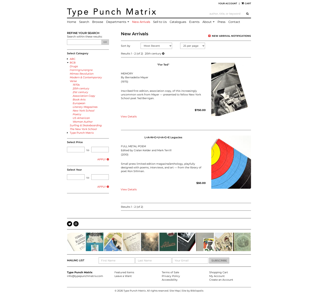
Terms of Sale (170, 272)
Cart (247, 3)
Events (194, 22)
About (207, 22)
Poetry (77, 114)
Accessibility (170, 279)
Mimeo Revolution (81, 73)
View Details (129, 116)
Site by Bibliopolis (192, 290)
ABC (72, 59)
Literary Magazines (85, 107)
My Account (217, 276)
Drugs (74, 66)
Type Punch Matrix (82, 132)
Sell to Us (160, 22)
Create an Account (221, 279)
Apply (101, 159)
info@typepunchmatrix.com (85, 276)
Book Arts (79, 99)
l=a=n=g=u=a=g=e (81, 70)
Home (71, 22)
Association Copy (84, 95)
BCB (73, 62)
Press (221, 22)
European (79, 103)
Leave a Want (123, 276)
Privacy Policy (171, 276)
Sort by (125, 45)
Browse (97, 22)
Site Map (174, 290)
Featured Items (124, 272)
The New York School (83, 129)
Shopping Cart (218, 272)
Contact (234, 22)
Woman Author (83, 121)
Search (84, 22)
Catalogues (178, 22)
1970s (76, 84)
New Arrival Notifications (231, 35)
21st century (80, 92)
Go (105, 42)
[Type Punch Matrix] (111, 12)
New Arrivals (141, 22)
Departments (116, 22)
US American (81, 118)
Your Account (227, 3)
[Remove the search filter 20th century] (163, 53)
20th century (81, 88)
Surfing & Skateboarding (86, 125)
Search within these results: (84, 36)
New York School (83, 110)
